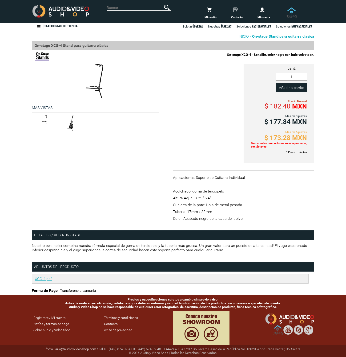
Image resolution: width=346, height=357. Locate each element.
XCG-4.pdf (43, 279)
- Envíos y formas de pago (50, 324)
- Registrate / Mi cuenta (49, 318)
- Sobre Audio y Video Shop (51, 330)
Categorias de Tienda (61, 26)
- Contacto (110, 324)
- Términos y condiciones (120, 318)
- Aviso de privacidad (117, 330)
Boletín (193, 26)
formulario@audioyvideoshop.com (71, 349)
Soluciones (294, 26)
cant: (292, 68)
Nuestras (220, 26)
